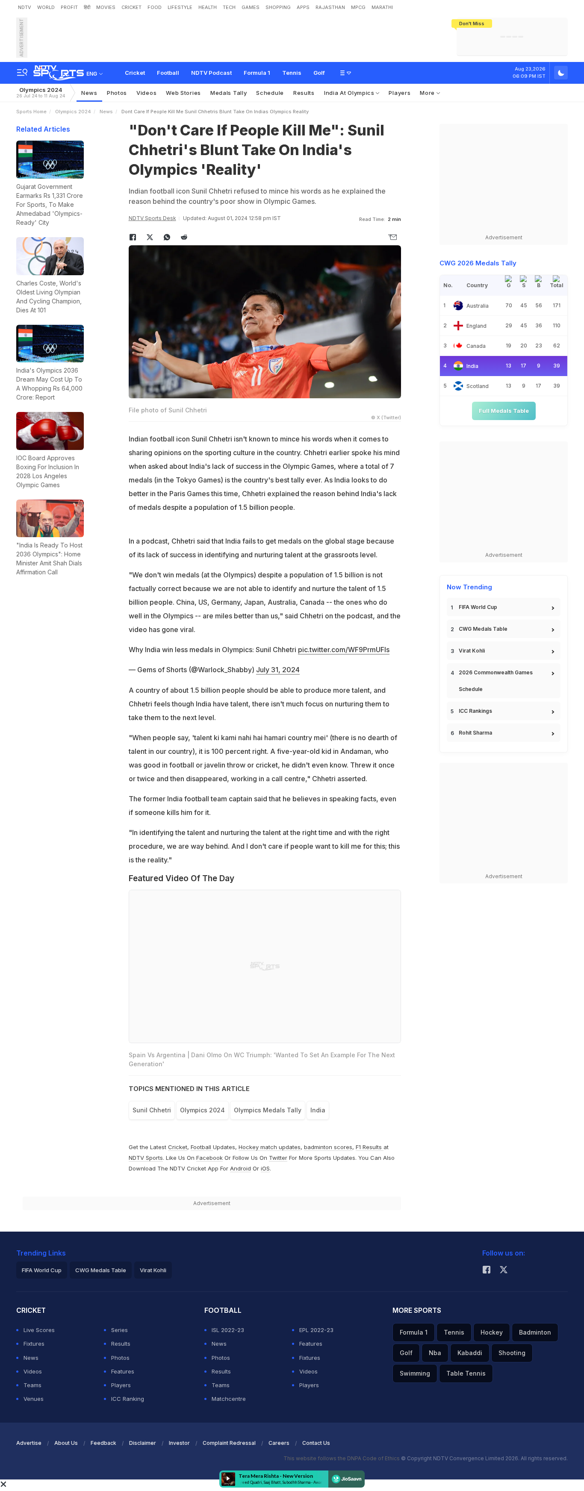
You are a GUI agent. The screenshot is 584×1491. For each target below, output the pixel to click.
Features (122, 1371)
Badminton (535, 1332)
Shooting (511, 1352)
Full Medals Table (504, 410)
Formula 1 (257, 72)
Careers (278, 1443)
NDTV (24, 7)
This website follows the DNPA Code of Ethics (342, 1458)
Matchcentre (229, 1398)
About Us (66, 1443)
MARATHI (382, 7)
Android (240, 1168)
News (89, 92)
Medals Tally (228, 92)
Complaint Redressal (229, 1443)
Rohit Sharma (475, 732)
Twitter (278, 1157)
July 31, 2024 (278, 669)
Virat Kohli (472, 650)
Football (168, 72)
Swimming (415, 1373)
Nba (435, 1352)
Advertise (28, 1443)
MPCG (358, 7)
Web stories (183, 92)
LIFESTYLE (180, 7)
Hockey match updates (270, 1147)
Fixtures (34, 1343)
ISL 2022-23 (228, 1329)
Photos (117, 92)
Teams (32, 1385)
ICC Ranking (127, 1398)
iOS (265, 1168)
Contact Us (316, 1443)
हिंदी (87, 7)
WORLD (46, 7)
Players (399, 92)
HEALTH (207, 7)
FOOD (154, 7)
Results (304, 92)
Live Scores (39, 1329)
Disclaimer (142, 1443)
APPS (303, 7)
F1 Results (369, 1147)
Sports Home (31, 112)
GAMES (251, 7)
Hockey (492, 1332)
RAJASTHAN (330, 7)
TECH (229, 7)
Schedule (270, 92)
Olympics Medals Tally (267, 1110)
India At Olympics (350, 92)
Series (119, 1329)
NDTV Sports (146, 1157)
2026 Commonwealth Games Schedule (496, 680)
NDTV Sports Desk (152, 218)
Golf (319, 72)
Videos (146, 92)
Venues (34, 1398)
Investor (179, 1443)
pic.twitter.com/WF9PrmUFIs (343, 649)
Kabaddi (469, 1352)
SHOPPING (278, 7)
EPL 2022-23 (316, 1329)
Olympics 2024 (40, 92)
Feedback (103, 1443)
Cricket (135, 72)
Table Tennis (466, 1373)
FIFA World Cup (478, 607)
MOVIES (105, 7)
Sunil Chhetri (152, 1110)
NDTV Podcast (211, 72)
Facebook (209, 1157)
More (428, 92)
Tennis (291, 72)
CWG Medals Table (483, 629)
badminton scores (328, 1147)
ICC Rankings (475, 711)
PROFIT (69, 7)
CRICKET (131, 7)
